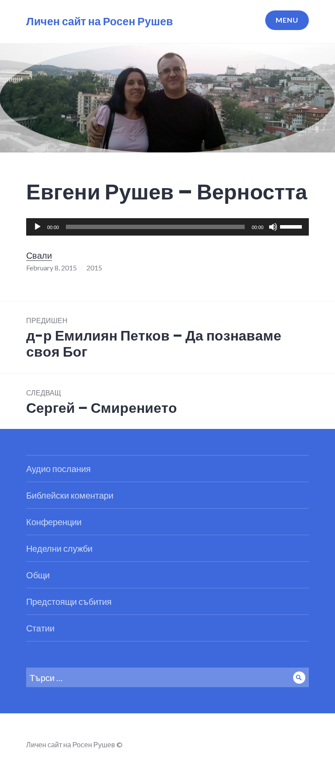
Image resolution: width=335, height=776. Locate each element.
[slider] (292, 226)
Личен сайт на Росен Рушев (99, 21)
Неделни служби (59, 548)
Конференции (54, 521)
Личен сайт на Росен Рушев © (74, 744)
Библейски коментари (69, 495)
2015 (94, 267)
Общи (38, 575)
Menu (287, 20)
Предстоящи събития (69, 601)
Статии (40, 628)
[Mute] (273, 227)
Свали (39, 255)
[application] (167, 227)
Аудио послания (58, 468)
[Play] (37, 227)
